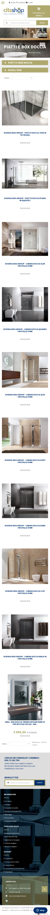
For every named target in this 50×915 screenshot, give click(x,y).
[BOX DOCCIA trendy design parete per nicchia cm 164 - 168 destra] (25, 697)
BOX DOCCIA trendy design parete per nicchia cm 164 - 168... (25, 723)
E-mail (30, 2)
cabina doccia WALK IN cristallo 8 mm (25, 657)
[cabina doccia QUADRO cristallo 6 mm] (25, 304)
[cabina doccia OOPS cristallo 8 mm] (25, 435)
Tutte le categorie (10, 843)
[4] (27, 143)
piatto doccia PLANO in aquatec (25, 199)
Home (12, 52)
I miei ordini (9, 858)
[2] (23, 143)
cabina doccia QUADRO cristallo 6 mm (25, 330)
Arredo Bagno (21, 52)
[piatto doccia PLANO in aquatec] (25, 174)
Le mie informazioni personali (14, 868)
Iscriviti (40, 783)
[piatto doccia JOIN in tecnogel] (25, 108)
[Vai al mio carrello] (38, 8)
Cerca (42, 23)
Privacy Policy (9, 818)
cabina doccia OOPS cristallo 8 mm (25, 461)
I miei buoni (9, 872)
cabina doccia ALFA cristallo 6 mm (25, 395)
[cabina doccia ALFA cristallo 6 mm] (25, 370)
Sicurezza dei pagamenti (13, 811)
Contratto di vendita (11, 808)
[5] (29, 143)
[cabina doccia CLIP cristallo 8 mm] (25, 566)
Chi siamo (8, 801)
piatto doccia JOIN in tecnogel (25, 133)
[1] (21, 143)
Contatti (7, 805)
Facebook (21, 2)
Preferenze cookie (10, 821)
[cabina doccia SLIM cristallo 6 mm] (25, 239)
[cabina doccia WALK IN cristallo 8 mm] (25, 632)
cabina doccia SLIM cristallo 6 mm (25, 264)
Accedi (13, 2)
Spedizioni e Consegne (12, 840)
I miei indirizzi (9, 865)
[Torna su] (44, 890)
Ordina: (6, 78)
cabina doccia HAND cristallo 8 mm (25, 526)
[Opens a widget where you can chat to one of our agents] (40, 910)
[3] (25, 143)
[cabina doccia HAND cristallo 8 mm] (25, 501)
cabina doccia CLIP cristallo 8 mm (25, 592)
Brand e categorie (11, 846)
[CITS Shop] (14, 10)
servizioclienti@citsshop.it (17, 896)
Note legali (8, 814)
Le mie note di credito (12, 862)
